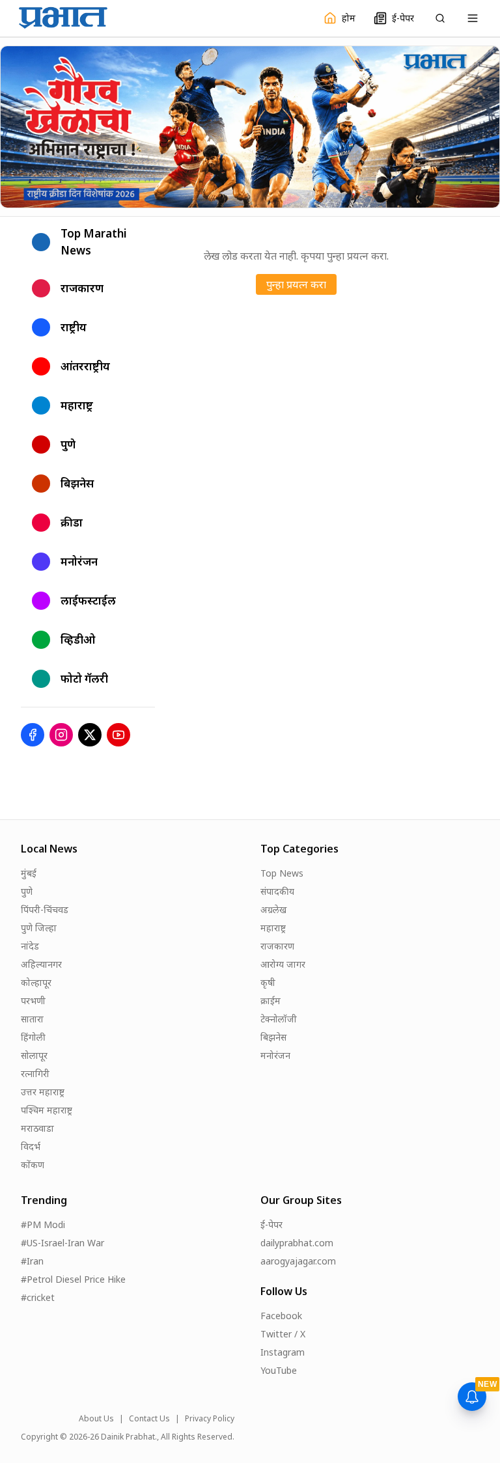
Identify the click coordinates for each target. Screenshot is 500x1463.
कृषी (267, 982)
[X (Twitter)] (90, 734)
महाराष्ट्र (273, 928)
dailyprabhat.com (296, 1243)
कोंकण (32, 1164)
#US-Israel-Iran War (62, 1243)
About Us (96, 1419)
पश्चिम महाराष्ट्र (46, 1110)
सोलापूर (34, 1055)
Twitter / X (282, 1334)
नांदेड (30, 946)
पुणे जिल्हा (39, 928)
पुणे (27, 891)
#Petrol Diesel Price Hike (73, 1279)
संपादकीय (277, 891)
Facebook (281, 1315)
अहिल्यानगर (41, 964)
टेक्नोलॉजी (278, 1019)
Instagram (282, 1352)
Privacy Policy (209, 1419)
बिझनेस (273, 1037)
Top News (281, 873)
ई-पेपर (271, 1224)
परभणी (33, 1000)
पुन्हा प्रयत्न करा (296, 284)
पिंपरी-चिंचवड (44, 909)
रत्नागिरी (35, 1073)
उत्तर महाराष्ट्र (42, 1092)
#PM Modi (43, 1224)
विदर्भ (30, 1146)
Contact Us (149, 1419)
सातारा (32, 1019)
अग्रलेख (273, 909)
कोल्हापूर (36, 982)
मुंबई (28, 873)
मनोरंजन (275, 1055)
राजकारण (277, 946)
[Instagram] (61, 734)
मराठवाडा (37, 1128)
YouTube (278, 1370)
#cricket (38, 1297)
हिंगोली (33, 1037)
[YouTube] (118, 734)
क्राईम (270, 1000)
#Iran (32, 1261)
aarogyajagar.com (298, 1261)
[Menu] (472, 18)
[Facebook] (32, 734)
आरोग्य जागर (282, 964)
